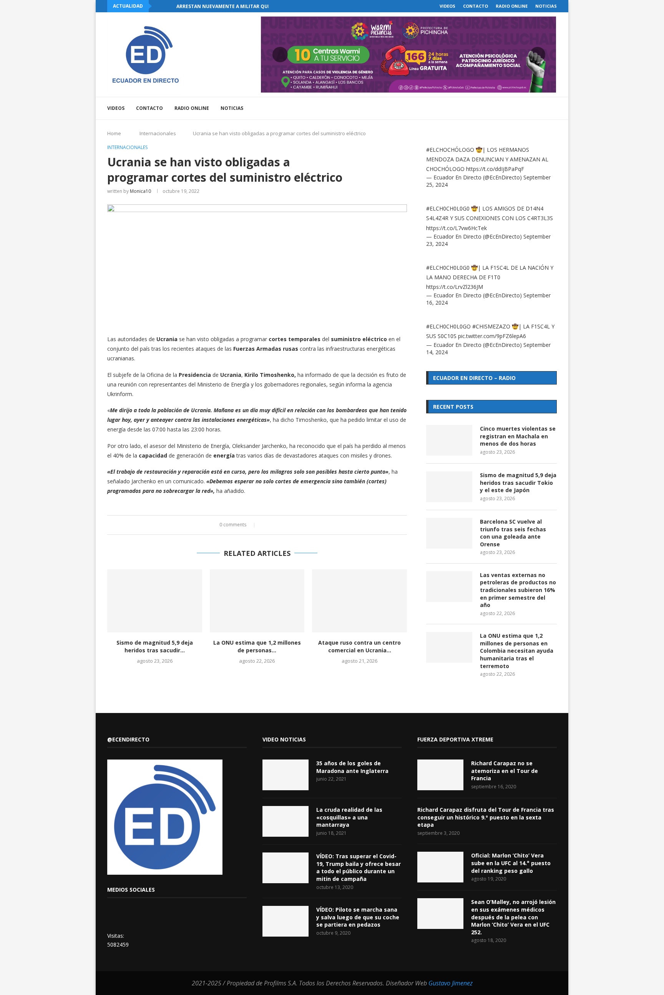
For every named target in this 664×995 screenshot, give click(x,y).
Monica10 (140, 191)
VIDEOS (447, 6)
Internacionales (157, 133)
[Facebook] (493, 108)
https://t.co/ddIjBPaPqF (495, 168)
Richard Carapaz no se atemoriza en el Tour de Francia (504, 771)
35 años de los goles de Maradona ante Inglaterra (352, 767)
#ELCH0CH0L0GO (448, 326)
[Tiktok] (542, 108)
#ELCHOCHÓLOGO (450, 149)
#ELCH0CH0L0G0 (448, 208)
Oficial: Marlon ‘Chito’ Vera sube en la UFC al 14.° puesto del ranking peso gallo (511, 863)
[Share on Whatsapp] (287, 525)
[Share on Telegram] (294, 525)
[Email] (526, 108)
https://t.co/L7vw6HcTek (456, 228)
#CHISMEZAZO (491, 326)
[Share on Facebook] (265, 525)
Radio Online (512, 6)
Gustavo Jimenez (450, 983)
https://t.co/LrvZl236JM (454, 286)
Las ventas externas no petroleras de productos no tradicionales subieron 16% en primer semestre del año (518, 590)
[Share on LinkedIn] (280, 525)
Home (114, 133)
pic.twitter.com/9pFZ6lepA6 (492, 336)
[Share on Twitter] (273, 525)
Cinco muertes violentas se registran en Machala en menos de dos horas (518, 436)
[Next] (169, 6)
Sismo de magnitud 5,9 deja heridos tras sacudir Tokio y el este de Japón (518, 482)
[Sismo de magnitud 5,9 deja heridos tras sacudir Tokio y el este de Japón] (154, 600)
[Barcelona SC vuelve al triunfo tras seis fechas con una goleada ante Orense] (449, 533)
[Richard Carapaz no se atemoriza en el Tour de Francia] (440, 775)
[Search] (553, 108)
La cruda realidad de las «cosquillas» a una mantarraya (349, 817)
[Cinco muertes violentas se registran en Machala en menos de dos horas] (449, 440)
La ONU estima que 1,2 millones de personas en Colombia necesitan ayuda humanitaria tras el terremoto (516, 650)
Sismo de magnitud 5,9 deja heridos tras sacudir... (154, 646)
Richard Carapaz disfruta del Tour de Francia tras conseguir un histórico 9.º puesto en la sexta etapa (485, 817)
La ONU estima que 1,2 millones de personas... (257, 646)
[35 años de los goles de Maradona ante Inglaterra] (285, 775)
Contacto (475, 6)
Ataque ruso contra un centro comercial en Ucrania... (359, 646)
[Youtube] (518, 108)
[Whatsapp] (534, 108)
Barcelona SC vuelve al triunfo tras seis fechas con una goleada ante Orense (513, 533)
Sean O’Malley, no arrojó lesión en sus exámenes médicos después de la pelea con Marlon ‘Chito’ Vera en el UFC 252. (513, 916)
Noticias (546, 6)
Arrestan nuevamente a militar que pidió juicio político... (253, 6)
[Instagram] (510, 108)
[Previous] (159, 6)
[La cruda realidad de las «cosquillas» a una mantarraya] (285, 821)
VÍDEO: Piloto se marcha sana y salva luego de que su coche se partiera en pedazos (357, 917)
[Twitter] (502, 108)
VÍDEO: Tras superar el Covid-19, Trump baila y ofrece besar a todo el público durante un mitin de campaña (358, 867)
